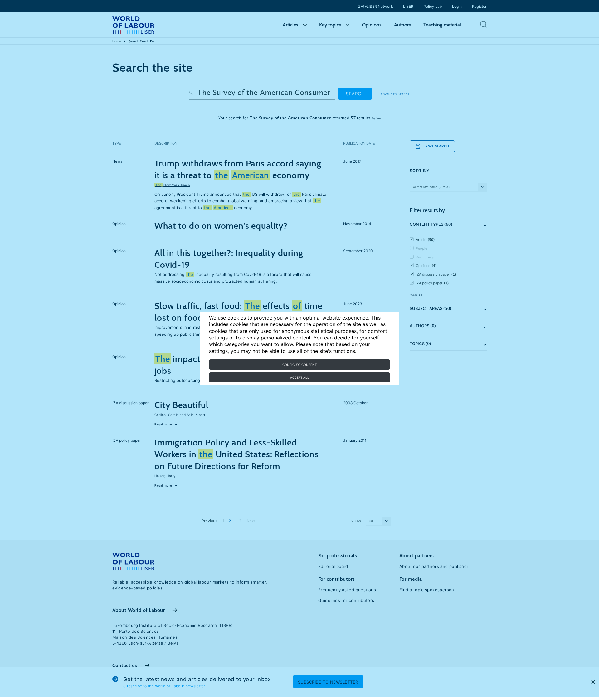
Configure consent (299, 365)
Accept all (299, 377)
